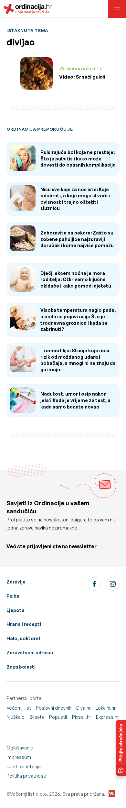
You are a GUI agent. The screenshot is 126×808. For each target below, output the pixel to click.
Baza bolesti (21, 667)
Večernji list (18, 708)
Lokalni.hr (106, 708)
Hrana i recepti (23, 624)
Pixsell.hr (81, 717)
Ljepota (15, 610)
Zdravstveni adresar (30, 652)
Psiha (12, 596)
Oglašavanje (19, 747)
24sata (36, 717)
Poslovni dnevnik (53, 708)
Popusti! (58, 717)
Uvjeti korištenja (23, 766)
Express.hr (107, 717)
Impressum (18, 757)
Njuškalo (15, 717)
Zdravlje (16, 581)
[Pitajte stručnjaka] (121, 748)
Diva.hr (83, 708)
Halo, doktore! (23, 638)
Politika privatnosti (26, 776)
